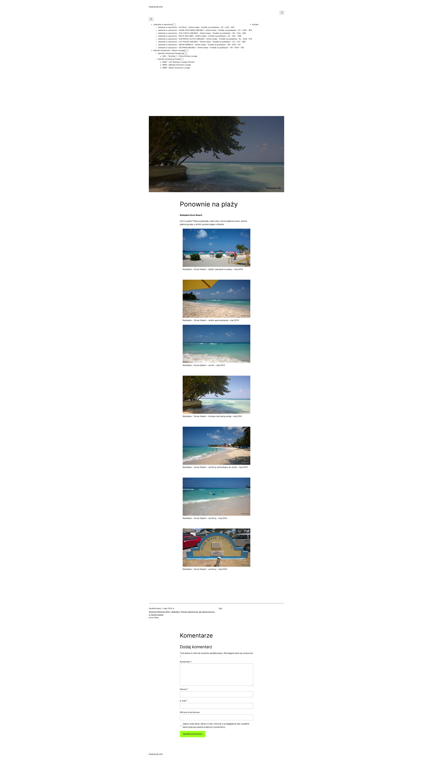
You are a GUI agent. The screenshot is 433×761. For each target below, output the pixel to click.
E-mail (183, 701)
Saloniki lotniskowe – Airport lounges (169, 50)
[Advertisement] (216, 100)
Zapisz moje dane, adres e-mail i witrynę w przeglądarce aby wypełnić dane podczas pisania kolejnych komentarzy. (216, 725)
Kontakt (255, 24)
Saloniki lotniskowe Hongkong (171, 53)
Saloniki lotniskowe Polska (169, 59)
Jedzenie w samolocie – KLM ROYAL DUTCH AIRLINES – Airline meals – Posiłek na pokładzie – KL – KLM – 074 (205, 39)
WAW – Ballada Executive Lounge (176, 65)
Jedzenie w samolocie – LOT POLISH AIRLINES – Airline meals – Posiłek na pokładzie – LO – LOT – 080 (202, 42)
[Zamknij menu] (151, 19)
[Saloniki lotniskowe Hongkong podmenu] (185, 53)
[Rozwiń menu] (282, 13)
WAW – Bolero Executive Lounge (176, 68)
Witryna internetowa (189, 712)
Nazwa (184, 689)
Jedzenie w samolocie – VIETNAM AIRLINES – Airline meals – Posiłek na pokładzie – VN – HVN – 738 (201, 47)
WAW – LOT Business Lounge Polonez (178, 62)
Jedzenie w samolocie (162, 24)
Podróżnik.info (156, 7)
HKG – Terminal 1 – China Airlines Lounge (179, 56)
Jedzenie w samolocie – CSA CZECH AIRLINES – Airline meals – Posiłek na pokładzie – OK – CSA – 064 (202, 33)
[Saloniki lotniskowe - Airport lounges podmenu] (186, 50)
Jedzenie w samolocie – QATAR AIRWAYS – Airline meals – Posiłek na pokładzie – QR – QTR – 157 (199, 44)
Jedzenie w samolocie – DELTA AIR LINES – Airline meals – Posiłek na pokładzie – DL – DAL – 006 (199, 36)
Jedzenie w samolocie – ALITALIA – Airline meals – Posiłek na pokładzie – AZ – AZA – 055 (196, 27)
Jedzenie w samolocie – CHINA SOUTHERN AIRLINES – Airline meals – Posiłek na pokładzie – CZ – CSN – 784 (205, 30)
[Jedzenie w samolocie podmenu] (173, 24)
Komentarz (186, 662)
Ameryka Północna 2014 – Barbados (164, 612)
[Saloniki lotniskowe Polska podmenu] (182, 59)
